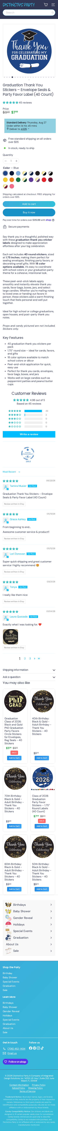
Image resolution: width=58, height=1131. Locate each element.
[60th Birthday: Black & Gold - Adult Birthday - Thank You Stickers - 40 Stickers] (15, 864)
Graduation (9, 986)
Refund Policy (18, 1088)
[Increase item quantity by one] (16, 161)
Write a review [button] (29, 434)
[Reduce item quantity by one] (5, 161)
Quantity (8, 154)
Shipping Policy (35, 1088)
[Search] (52, 12)
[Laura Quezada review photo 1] (10, 637)
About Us (8, 1028)
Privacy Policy (38, 1085)
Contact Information (19, 1085)
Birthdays (8, 1003)
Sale (5, 990)
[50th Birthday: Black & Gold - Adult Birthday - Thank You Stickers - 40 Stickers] (42, 864)
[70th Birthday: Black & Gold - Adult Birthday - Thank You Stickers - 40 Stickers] (15, 799)
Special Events (11, 981)
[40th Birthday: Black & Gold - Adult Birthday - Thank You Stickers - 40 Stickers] (42, 726)
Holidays (7, 1015)
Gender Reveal (11, 1011)
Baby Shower (10, 977)
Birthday (7, 973)
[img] (10, 481)
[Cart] (45, 4)
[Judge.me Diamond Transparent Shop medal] (27, 453)
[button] (11, 102)
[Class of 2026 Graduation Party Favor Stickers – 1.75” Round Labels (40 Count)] (42, 799)
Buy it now (29, 212)
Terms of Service (27, 1091)
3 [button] (30, 658)
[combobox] (29, 12)
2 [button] (25, 658)
